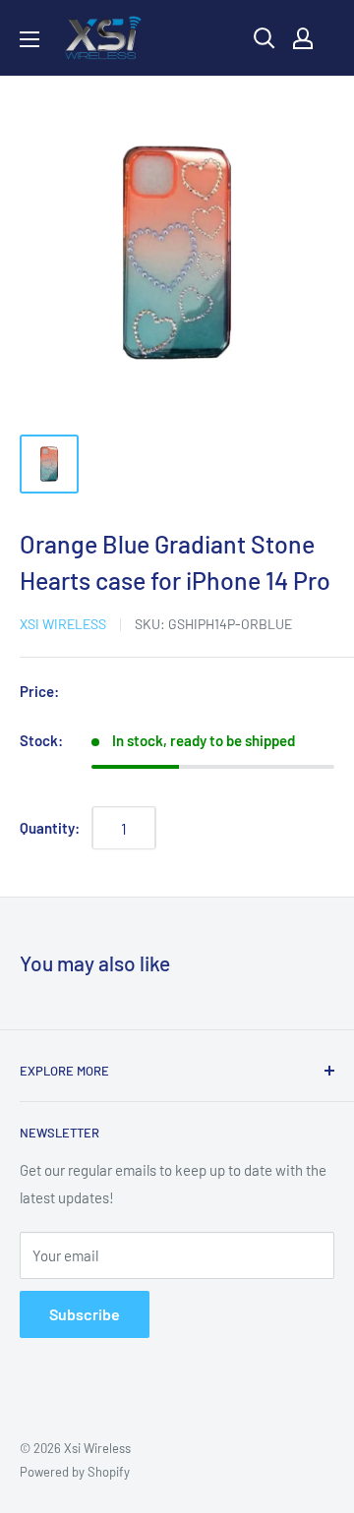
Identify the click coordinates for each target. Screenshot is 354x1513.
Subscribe (84, 1314)
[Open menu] (29, 39)
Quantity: (50, 828)
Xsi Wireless (63, 623)
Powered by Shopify (75, 1472)
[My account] (303, 38)
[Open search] (264, 38)
